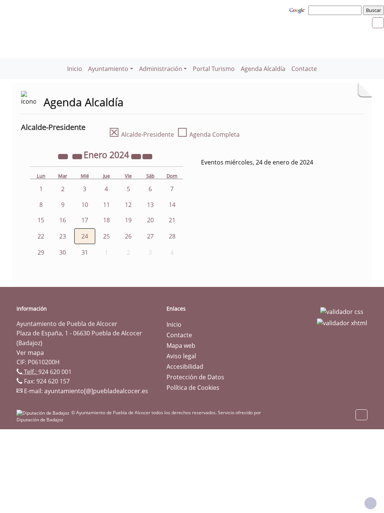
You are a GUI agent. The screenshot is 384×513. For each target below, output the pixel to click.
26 (128, 236)
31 (84, 252)
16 (62, 220)
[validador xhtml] (342, 322)
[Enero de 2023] (63, 156)
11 (106, 205)
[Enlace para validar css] (341, 311)
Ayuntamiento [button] (108, 69)
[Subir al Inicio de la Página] (370, 503)
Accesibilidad (184, 366)
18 (106, 220)
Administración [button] (160, 69)
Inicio (74, 69)
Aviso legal (181, 356)
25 (106, 236)
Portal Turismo (214, 69)
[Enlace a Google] (298, 10)
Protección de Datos (195, 377)
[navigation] (336, 10)
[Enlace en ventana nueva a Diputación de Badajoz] (43, 412)
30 (62, 252)
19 (128, 220)
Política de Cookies (192, 387)
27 (150, 236)
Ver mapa (30, 353)
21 (172, 220)
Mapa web (180, 345)
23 (62, 236)
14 (172, 205)
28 (172, 236)
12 (128, 205)
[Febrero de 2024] (147, 156)
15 (41, 220)
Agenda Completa (208, 134)
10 (84, 205)
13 (150, 205)
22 (41, 236)
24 (84, 236)
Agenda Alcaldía (263, 69)
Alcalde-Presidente (141, 134)
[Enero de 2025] (136, 156)
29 (41, 252)
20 (150, 220)
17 (84, 220)
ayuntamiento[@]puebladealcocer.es (96, 391)
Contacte (304, 69)
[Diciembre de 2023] (78, 156)
